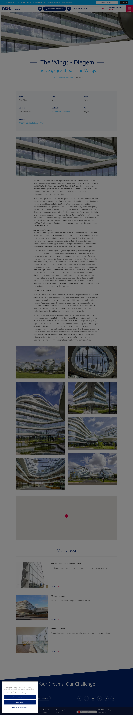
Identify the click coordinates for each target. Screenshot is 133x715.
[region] (20, 697)
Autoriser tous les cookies (20, 697)
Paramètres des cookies (19, 707)
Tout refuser (20, 702)
